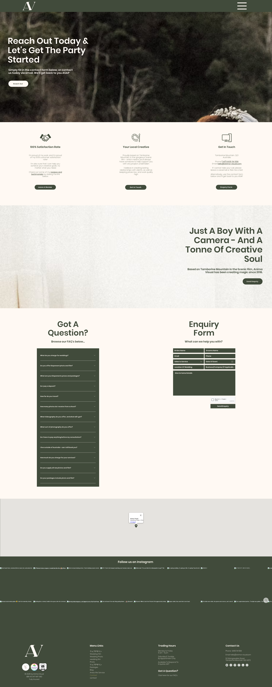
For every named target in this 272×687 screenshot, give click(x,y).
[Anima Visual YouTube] (227, 665)
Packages (94, 667)
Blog (92, 670)
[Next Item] (266, 600)
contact (93, 678)
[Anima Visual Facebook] (239, 665)
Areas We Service (97, 672)
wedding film (95, 659)
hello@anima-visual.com (229, 163)
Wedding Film (95, 654)
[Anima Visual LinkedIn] (243, 665)
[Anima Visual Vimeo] (235, 665)
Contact (93, 675)
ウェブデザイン (96, 651)
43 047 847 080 (36, 676)
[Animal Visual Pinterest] (247, 665)
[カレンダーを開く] (232, 361)
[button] (242, 5)
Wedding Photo (96, 656)
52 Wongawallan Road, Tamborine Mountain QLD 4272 (238, 659)
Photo (92, 662)
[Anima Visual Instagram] (231, 665)
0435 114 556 (232, 161)
